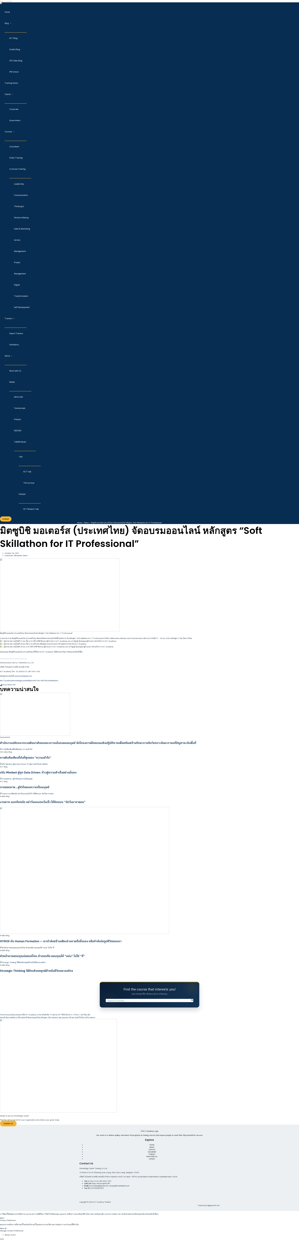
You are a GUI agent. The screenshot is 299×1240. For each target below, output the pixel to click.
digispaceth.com (213, 1205)
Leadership (19, 184)
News (25, 555)
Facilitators (14, 344)
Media (12, 382)
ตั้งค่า (157, 1214)
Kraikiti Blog (14, 49)
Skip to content (6, 1)
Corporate (13, 109)
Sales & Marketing (22, 228)
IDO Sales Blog (15, 60)
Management (20, 251)
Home (7, 12)
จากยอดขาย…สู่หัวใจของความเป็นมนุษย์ (24, 787)
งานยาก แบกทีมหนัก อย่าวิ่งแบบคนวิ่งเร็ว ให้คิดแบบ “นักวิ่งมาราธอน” (42, 802)
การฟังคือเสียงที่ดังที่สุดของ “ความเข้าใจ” (25, 757)
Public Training (16, 157)
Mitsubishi (18, 555)
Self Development (22, 307)
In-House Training (17, 169)
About (7, 356)
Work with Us (15, 371)
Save (2, 1239)
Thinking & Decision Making (21, 212)
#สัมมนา (30, 680)
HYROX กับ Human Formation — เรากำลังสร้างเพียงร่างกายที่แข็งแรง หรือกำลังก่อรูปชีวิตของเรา (60, 941)
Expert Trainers (16, 333)
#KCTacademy (6, 680)
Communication (21, 195)
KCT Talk (27, 471)
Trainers (8, 318)
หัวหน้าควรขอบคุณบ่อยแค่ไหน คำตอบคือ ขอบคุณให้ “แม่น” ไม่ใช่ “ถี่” (42, 956)
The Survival (28, 483)
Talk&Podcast (20, 442)
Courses (8, 131)
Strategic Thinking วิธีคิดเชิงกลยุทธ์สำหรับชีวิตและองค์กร (36, 970)
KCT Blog (13, 38)
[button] (5, 519)
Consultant (14, 146)
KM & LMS (18, 397)
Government (14, 120)
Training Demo (11, 83)
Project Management (20, 268)
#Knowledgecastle (19, 680)
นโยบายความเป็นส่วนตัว (95, 1214)
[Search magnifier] (192, 1000)
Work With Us (151, 1156)
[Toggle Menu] (16, 30)
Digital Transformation (21, 290)
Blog (7, 23)
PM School (14, 72)
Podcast (17, 419)
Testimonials (19, 408)
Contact (152, 1159)
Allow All (3, 1228)
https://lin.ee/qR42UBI (101, 1183)
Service (17, 240)
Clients (8, 94)
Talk (21, 456)
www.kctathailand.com (23, 676)
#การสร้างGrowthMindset (48, 680)
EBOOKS (17, 430)
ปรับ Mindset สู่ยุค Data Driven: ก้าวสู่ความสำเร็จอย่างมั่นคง (38, 772)
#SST (36, 680)
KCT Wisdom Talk (31, 509)
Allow (2, 1218)
